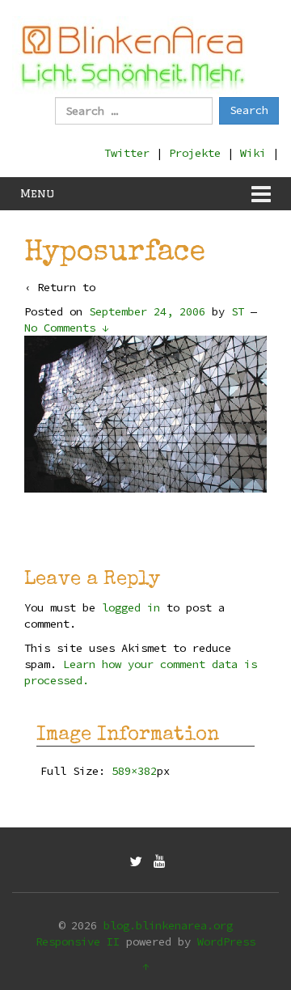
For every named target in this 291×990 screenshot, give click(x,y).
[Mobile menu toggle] (261, 193)
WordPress (226, 941)
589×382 (134, 771)
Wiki (253, 153)
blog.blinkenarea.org (168, 925)
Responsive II (78, 941)
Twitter (127, 153)
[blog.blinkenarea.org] (133, 55)
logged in (131, 607)
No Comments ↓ (66, 327)
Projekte (195, 153)
